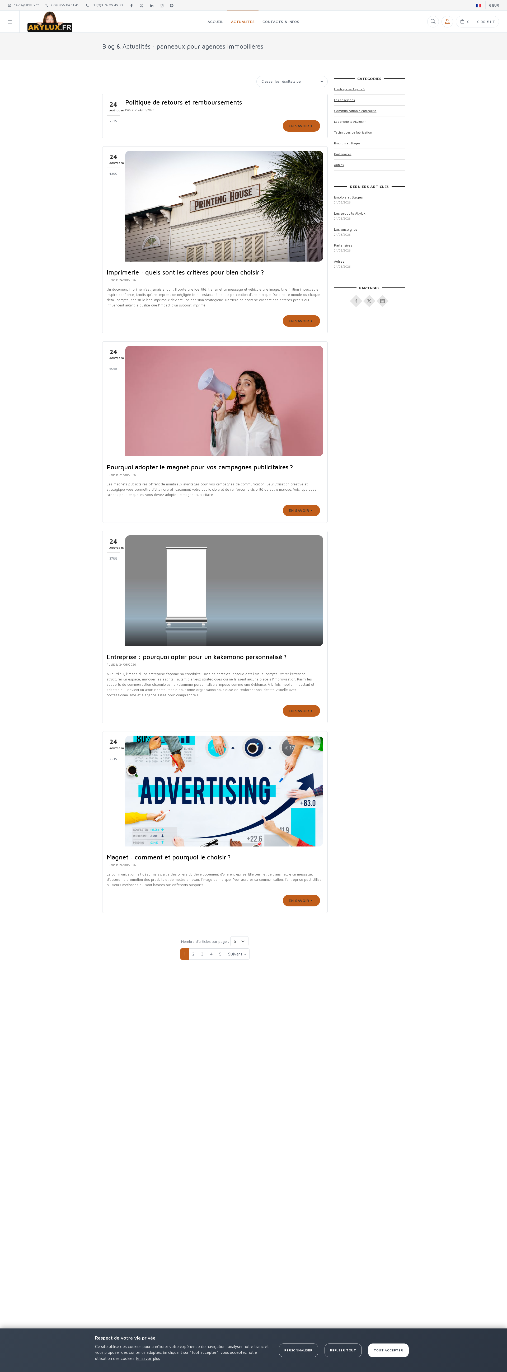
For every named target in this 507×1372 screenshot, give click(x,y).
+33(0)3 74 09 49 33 (106, 5)
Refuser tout (343, 1350)
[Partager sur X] (369, 299)
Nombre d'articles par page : (205, 941)
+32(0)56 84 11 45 (64, 5)
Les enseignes (344, 100)
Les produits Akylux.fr (350, 122)
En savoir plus (148, 1358)
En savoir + (301, 126)
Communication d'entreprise (355, 111)
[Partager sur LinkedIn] (383, 299)
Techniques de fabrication (353, 132)
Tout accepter (388, 1350)
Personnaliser (298, 1350)
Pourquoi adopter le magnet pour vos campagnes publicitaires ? (200, 467)
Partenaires (342, 154)
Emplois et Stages (347, 143)
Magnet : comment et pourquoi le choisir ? (169, 857)
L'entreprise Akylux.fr (349, 89)
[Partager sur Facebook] (356, 299)
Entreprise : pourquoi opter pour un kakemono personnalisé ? (197, 656)
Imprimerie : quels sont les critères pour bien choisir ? (185, 272)
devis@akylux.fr (25, 5)
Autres (339, 165)
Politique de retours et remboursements (183, 102)
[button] (10, 21)
